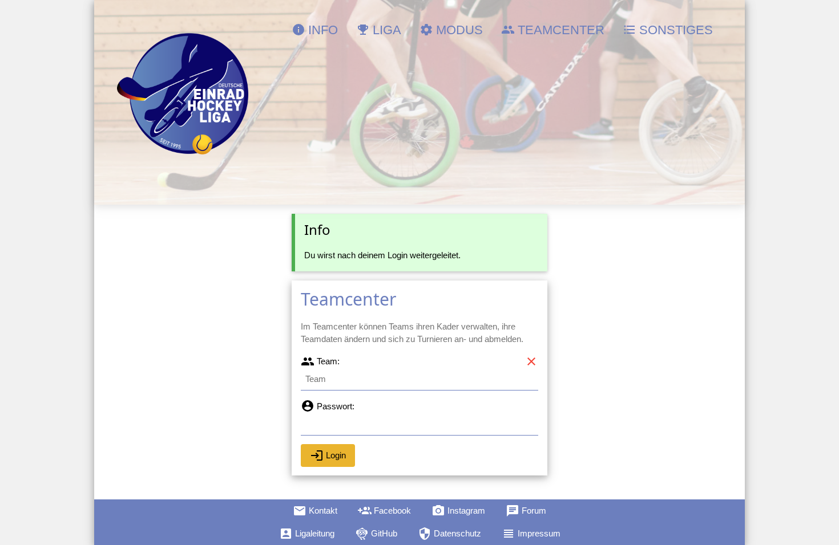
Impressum (531, 533)
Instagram (458, 511)
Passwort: (327, 406)
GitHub (376, 533)
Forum (526, 511)
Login (328, 455)
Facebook (384, 511)
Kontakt (315, 511)
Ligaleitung (306, 533)
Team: (320, 361)
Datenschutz (449, 533)
